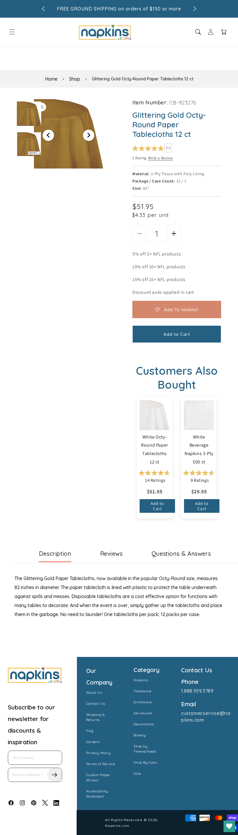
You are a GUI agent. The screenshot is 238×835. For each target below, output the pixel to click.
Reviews (111, 553)
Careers (93, 742)
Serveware (143, 713)
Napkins (141, 680)
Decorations (144, 724)
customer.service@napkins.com (205, 716)
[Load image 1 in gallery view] (29, 113)
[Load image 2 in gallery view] (29, 144)
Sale (137, 773)
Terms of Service (100, 764)
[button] (12, 32)
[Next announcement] (194, 8)
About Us (94, 692)
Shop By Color (145, 762)
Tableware (142, 691)
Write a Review (160, 157)
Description (55, 553)
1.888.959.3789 (197, 691)
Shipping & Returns (95, 717)
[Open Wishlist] (229, 826)
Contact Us (95, 703)
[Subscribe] (54, 775)
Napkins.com (117, 825)
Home (51, 79)
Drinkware (143, 702)
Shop (74, 79)
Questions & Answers (181, 553)
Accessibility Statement (97, 793)
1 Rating (139, 157)
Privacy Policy (98, 753)
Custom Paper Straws (98, 777)
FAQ (90, 731)
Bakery (140, 735)
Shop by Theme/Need (145, 749)
